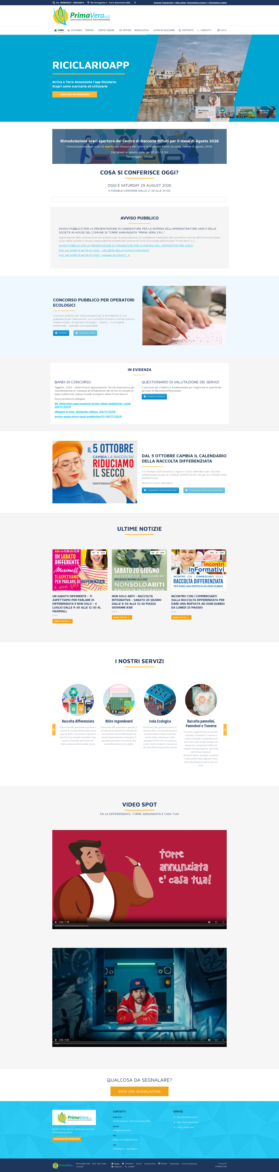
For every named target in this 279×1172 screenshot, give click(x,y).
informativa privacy (196, 2)
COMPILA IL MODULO (155, 397)
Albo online (180, 2)
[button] (54, 729)
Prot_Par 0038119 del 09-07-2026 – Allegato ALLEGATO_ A (94, 255)
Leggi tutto (61, 621)
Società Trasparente (163, 2)
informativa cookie (218, 2)
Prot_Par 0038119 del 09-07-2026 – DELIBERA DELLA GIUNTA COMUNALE (104, 250)
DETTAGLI (63, 333)
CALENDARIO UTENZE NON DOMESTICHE (205, 490)
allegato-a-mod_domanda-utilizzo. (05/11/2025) (85, 411)
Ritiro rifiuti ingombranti (187, 1122)
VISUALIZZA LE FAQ (87, 333)
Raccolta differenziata (187, 1117)
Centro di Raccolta (185, 1127)
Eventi (55, 615)
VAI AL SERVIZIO (68, 93)
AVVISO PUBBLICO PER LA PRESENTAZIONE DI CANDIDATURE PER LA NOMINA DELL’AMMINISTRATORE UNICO (126, 245)
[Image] (78, 700)
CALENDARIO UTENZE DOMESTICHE (162, 490)
